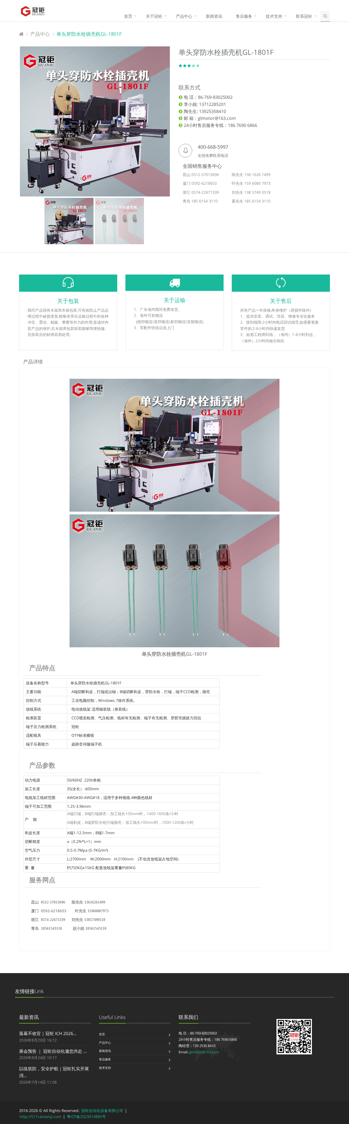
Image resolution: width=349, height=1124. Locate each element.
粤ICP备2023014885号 (86, 1116)
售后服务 (244, 16)
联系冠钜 (304, 16)
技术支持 (274, 16)
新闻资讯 (214, 16)
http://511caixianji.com (40, 1116)
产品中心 (184, 16)
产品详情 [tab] (33, 361)
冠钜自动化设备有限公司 (102, 1110)
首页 (128, 16)
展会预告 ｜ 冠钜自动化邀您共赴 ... (53, 1051)
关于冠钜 (154, 16)
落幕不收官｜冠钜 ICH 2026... (47, 1033)
